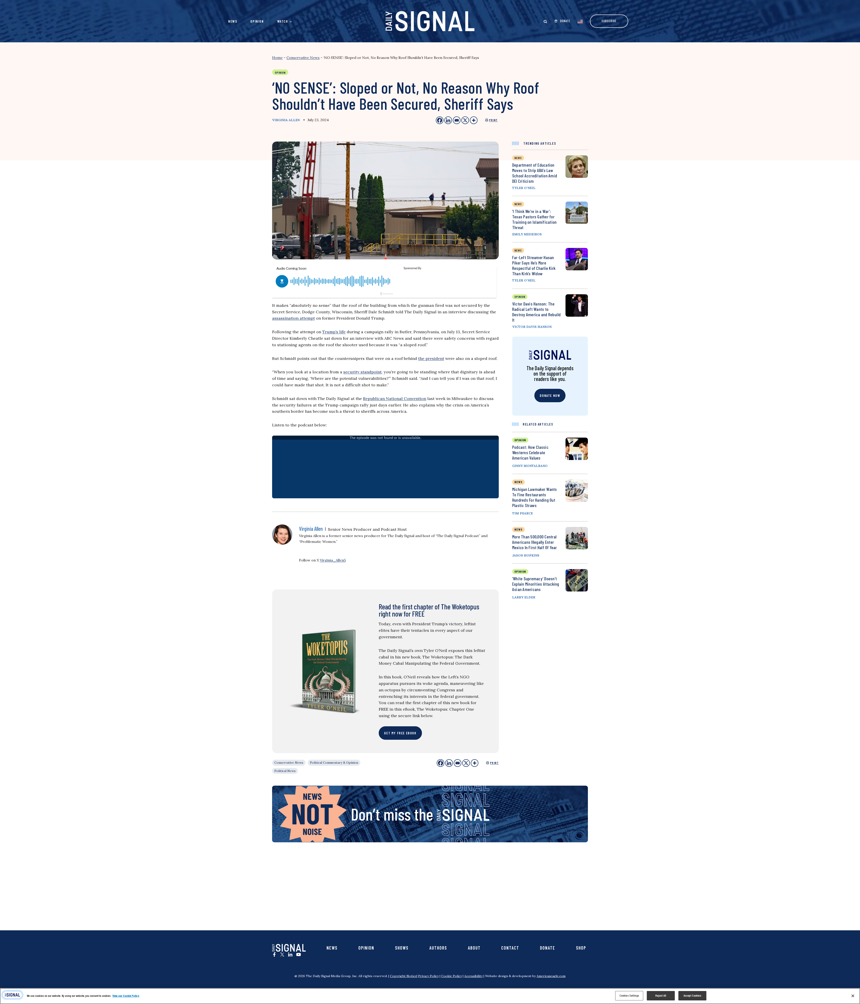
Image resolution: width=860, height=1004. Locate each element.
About (474, 947)
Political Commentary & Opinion (334, 763)
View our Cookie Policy (125, 996)
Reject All (660, 995)
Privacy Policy (428, 976)
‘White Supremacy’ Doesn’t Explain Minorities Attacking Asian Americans (535, 584)
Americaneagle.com (551, 976)
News (232, 21)
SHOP (581, 947)
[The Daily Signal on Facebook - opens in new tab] (274, 954)
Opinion (257, 21)
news (518, 158)
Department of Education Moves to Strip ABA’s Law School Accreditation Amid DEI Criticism (534, 173)
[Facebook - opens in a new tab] (439, 120)
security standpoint (362, 371)
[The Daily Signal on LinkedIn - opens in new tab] (290, 954)
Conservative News (303, 57)
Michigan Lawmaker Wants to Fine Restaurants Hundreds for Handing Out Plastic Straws (534, 497)
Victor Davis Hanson (532, 327)
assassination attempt (293, 318)
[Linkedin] (449, 763)
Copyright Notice (403, 976)
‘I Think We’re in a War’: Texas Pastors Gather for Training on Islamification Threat (534, 219)
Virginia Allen (286, 120)
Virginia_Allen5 (333, 560)
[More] (474, 763)
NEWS (518, 482)
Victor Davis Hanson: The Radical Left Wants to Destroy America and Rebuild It (536, 311)
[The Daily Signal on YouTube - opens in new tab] (298, 954)
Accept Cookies (692, 995)
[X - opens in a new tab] (465, 120)
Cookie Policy (451, 976)
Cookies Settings (629, 995)
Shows (401, 947)
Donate (547, 947)
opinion (519, 297)
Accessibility (473, 976)
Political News (285, 771)
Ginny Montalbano (530, 466)
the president (431, 358)
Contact (510, 947)
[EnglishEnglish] (580, 21)
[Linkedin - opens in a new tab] (448, 120)
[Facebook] (440, 763)
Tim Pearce (522, 513)
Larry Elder (523, 597)
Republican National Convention (394, 398)
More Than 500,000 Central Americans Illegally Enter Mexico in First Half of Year (534, 542)
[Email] (457, 763)
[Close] (853, 996)
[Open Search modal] (545, 21)
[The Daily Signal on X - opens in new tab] (282, 954)
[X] (466, 763)
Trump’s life (334, 331)
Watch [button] (282, 21)
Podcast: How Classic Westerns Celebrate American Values (530, 452)
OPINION (520, 440)
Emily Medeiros (527, 234)
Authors (438, 947)
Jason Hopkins (525, 555)
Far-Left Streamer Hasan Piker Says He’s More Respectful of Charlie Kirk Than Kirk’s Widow (533, 265)
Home (277, 57)
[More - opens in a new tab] (473, 120)
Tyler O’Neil (523, 188)
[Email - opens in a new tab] (456, 120)
